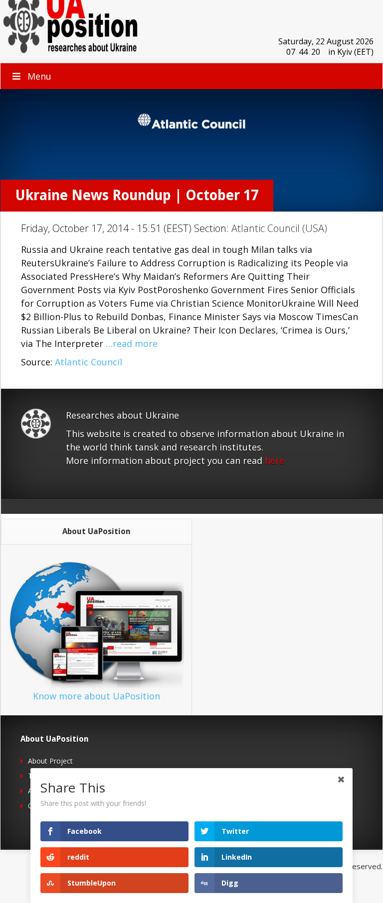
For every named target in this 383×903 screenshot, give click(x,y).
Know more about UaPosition (96, 696)
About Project (50, 761)
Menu (39, 76)
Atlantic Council (88, 362)
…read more (132, 343)
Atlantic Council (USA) (279, 228)
